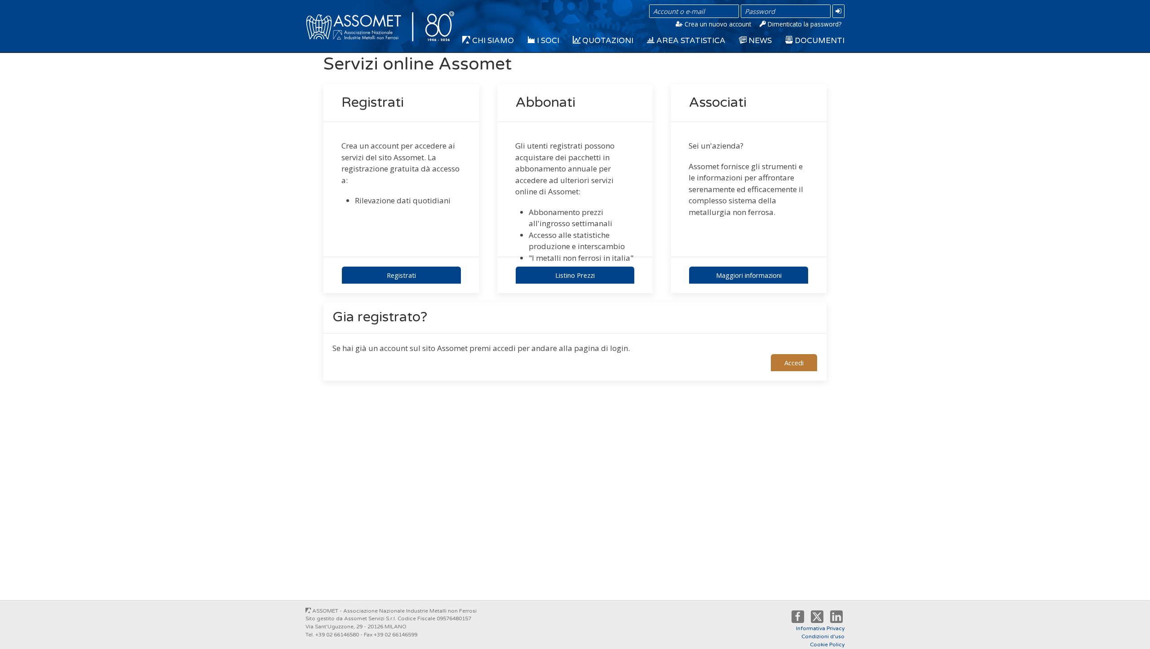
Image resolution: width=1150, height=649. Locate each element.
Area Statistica (690, 40)
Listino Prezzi (575, 275)
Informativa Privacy (820, 628)
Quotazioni (606, 40)
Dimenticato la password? (803, 24)
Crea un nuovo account (717, 24)
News (759, 40)
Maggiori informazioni (749, 275)
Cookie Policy (827, 644)
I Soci (547, 40)
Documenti (819, 40)
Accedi (794, 362)
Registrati (401, 275)
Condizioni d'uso (823, 636)
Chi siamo (492, 40)
